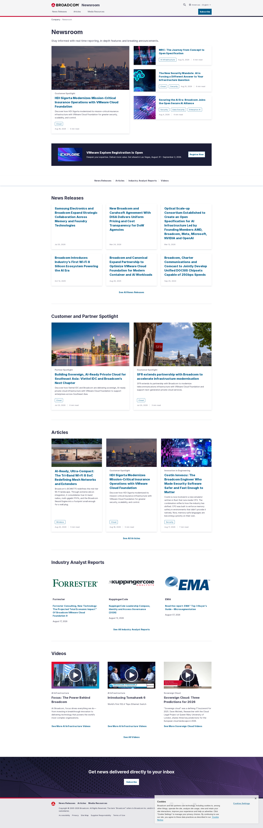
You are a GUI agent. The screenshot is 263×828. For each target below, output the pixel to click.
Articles (119, 180)
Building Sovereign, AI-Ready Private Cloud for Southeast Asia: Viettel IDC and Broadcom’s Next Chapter (90, 379)
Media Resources (97, 803)
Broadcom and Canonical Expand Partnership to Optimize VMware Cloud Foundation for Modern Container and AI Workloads (131, 266)
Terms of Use (119, 815)
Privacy (75, 815)
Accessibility (64, 815)
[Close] (255, 798)
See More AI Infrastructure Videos (71, 726)
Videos (165, 180)
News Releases (102, 180)
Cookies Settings (241, 803)
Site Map (85, 815)
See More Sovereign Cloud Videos (183, 726)
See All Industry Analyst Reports (131, 629)
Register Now (197, 154)
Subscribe (205, 12)
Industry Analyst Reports (142, 180)
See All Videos (131, 737)
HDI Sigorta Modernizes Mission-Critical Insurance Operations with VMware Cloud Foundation (86, 102)
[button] (75, 675)
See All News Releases (131, 292)
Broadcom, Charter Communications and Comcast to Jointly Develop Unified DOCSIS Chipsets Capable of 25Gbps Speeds (185, 266)
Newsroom (91, 5)
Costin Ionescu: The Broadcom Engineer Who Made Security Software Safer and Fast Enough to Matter (183, 483)
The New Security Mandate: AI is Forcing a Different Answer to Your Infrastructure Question (181, 76)
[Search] (184, 4)
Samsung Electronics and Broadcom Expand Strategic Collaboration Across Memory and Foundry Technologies (76, 217)
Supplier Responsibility (101, 815)
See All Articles (131, 538)
